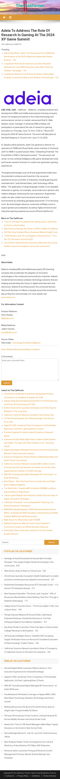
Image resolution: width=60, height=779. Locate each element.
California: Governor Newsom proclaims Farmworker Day (29, 415)
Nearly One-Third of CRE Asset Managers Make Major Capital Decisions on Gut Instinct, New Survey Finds (31, 726)
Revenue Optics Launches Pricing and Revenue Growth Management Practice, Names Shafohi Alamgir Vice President (28, 754)
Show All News (7, 349)
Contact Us (10, 776)
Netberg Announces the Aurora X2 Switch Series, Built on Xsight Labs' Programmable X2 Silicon (29, 709)
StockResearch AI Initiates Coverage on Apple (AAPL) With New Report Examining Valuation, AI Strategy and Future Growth (30, 698)
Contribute (36, 776)
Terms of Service (49, 776)
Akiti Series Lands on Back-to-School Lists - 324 (25, 571)
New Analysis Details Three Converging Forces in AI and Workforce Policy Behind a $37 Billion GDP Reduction (28, 744)
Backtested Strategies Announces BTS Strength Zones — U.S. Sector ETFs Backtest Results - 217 (31, 586)
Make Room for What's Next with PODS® (22, 520)
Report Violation (33, 349)
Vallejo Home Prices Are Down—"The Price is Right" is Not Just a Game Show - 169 (31, 608)
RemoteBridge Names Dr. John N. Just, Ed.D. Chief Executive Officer (30, 735)
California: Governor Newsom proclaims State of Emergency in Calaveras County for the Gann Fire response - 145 (30, 650)
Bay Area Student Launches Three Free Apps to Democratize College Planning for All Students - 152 (31, 629)
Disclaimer (20, 349)
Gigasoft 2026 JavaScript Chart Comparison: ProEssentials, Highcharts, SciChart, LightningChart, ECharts (30, 679)
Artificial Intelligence (31, 343)
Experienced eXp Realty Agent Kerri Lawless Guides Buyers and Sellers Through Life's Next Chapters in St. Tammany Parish (30, 442)
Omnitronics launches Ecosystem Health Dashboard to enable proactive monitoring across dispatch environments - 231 (31, 578)
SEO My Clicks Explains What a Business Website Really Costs (31, 232)
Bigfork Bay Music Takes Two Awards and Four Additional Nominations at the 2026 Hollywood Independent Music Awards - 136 (29, 56)
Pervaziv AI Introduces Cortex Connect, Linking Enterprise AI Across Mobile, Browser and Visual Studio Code (30, 717)
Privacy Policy (23, 776)
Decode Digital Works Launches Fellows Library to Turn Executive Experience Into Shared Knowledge (28, 670)
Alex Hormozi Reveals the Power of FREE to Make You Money (31, 229)
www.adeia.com (8, 297)
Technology (17, 343)
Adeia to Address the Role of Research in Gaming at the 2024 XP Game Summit (28, 34)
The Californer (30, 5)
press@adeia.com (9, 332)
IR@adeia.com (7, 318)
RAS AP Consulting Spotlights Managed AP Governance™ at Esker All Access (30, 687)
